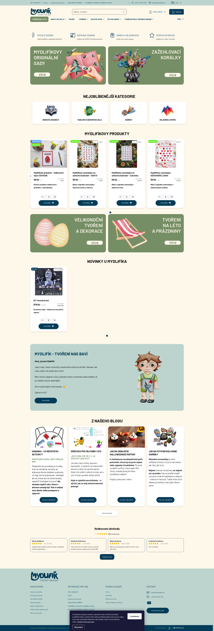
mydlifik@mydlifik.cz (158, 592)
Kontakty (109, 595)
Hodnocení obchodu (57, 3)
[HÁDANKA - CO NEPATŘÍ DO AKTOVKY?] (48, 437)
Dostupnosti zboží (36, 595)
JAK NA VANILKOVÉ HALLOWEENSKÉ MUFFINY (123, 453)
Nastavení (78, 627)
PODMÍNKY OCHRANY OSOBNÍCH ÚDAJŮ (98, 3)
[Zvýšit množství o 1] (54, 197)
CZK (177, 3)
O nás (107, 592)
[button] (103, 212)
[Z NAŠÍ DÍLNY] (88, 155)
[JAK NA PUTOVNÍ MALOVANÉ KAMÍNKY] (165, 437)
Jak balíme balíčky (36, 599)
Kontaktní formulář (157, 610)
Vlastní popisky (35, 602)
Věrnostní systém (36, 613)
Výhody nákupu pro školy (114, 602)
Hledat (124, 12)
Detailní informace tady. (86, 622)
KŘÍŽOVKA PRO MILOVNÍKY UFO (86, 451)
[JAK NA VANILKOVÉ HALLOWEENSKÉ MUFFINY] (126, 437)
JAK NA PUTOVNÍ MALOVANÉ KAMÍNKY (163, 453)
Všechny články (107, 513)
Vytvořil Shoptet (161, 628)
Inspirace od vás (111, 599)
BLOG (46, 3)
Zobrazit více (107, 557)
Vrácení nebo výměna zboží (39, 609)
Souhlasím (134, 616)
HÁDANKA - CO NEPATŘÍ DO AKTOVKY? (45, 453)
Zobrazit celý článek (48, 500)
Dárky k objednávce (36, 606)
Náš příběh (45, 400)
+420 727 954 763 (157, 597)
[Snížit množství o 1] (42, 197)
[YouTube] (149, 602)
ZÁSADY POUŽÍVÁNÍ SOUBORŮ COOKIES (81, 610)
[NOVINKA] (49, 282)
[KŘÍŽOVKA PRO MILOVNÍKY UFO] (87, 437)
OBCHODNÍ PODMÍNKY (75, 3)
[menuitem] (39, 19)
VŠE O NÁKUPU (35, 3)
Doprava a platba (36, 592)
